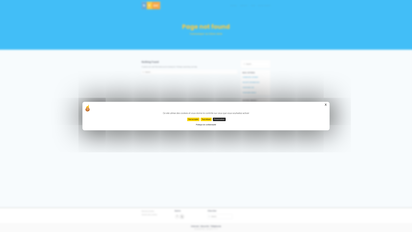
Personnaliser (219, 119)
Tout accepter (193, 119)
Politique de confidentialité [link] (206, 125)
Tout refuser (206, 119)
